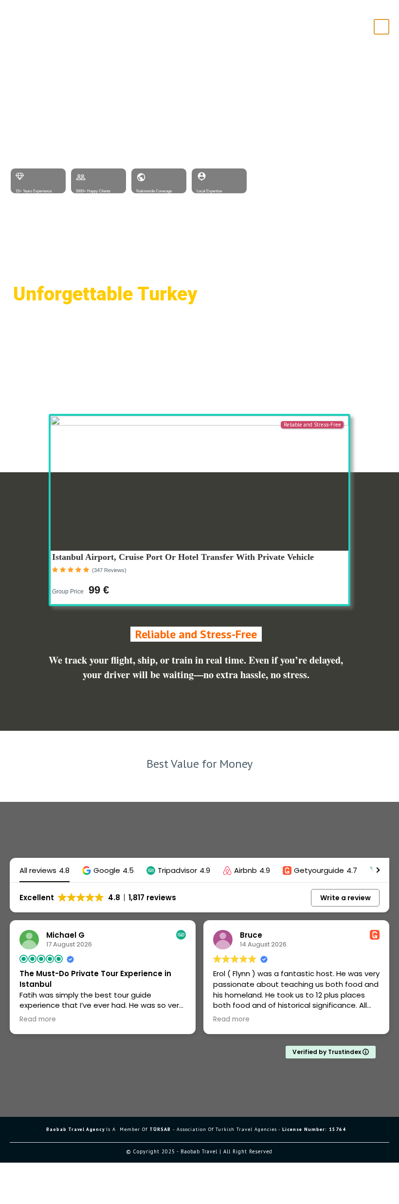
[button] (108, 870)
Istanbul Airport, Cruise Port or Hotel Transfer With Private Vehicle (183, 557)
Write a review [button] (345, 898)
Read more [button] (37, 1019)
